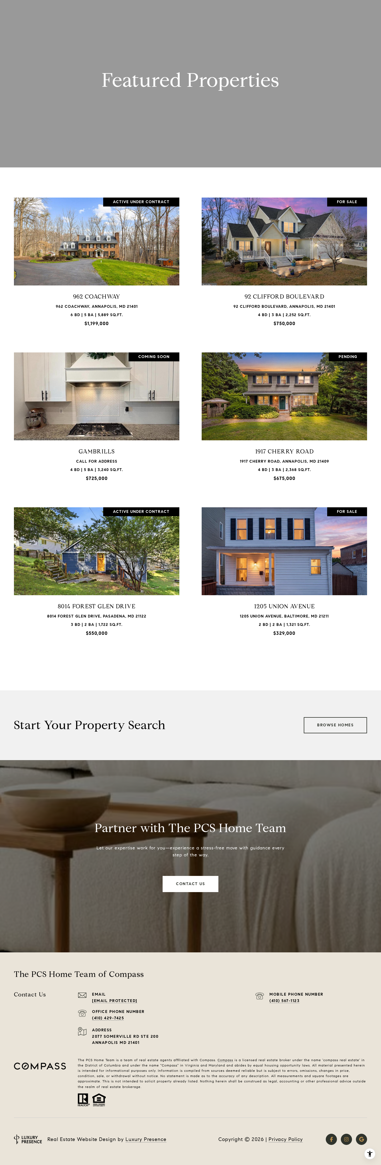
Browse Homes (335, 725)
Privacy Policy (286, 1139)
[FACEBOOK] (331, 1139)
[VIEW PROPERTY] (97, 259)
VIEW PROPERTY (96, 264)
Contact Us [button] (190, 883)
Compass (225, 1060)
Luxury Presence (146, 1139)
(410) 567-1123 (284, 1000)
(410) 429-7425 (108, 1018)
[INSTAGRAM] (346, 1139)
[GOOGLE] (361, 1139)
